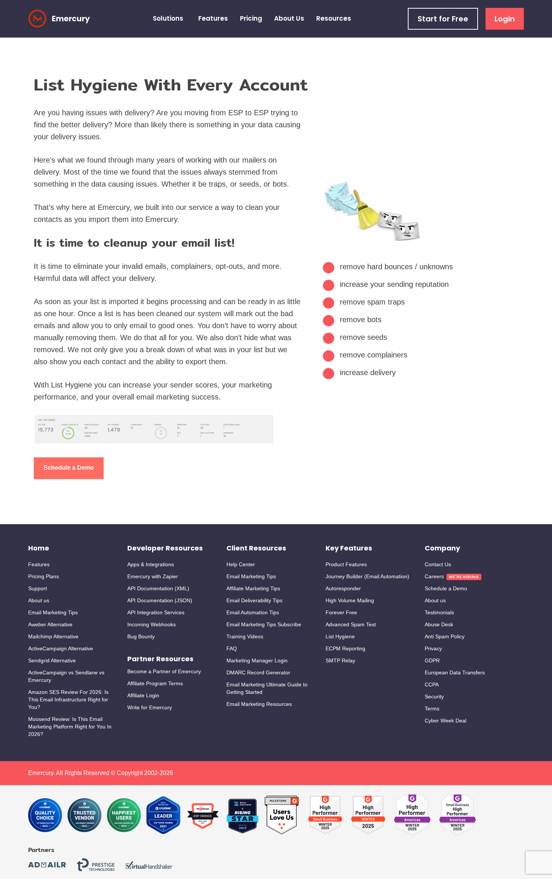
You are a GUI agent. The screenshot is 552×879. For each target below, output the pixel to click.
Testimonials (439, 612)
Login (505, 19)
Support (37, 588)
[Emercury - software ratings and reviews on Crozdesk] (45, 815)
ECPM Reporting (345, 648)
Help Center (240, 564)
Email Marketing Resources (259, 704)
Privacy (433, 648)
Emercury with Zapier (152, 576)
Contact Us (438, 564)
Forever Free (341, 612)
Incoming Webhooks (151, 624)
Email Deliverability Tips (254, 600)
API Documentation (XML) (158, 588)
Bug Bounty (141, 636)
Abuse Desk (439, 624)
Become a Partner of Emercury (164, 671)
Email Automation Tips (252, 612)
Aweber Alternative (50, 624)
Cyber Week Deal (445, 721)
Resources (333, 18)
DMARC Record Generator (258, 672)
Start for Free (443, 19)
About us (38, 600)
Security (434, 697)
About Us (289, 18)
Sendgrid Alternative (52, 660)
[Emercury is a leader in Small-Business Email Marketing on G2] (282, 815)
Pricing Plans (43, 576)
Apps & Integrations (150, 564)
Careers (434, 576)
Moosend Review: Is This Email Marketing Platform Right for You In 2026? (70, 726)
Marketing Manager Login (257, 660)
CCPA (432, 684)
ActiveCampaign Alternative (60, 648)
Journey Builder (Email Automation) (367, 576)
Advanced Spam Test (351, 624)
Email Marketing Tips (53, 612)
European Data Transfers (455, 672)
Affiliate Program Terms (155, 683)
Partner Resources (160, 658)
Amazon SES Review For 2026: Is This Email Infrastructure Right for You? (68, 699)
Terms (432, 709)
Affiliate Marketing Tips (253, 588)
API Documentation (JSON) (159, 600)
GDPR (432, 660)
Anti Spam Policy (445, 636)
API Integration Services (155, 612)
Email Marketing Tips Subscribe (263, 624)
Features (213, 18)
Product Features (346, 564)
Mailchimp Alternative (53, 636)
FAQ (231, 648)
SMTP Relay (340, 660)
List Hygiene (340, 636)
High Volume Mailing (350, 600)
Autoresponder (343, 588)
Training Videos (244, 636)
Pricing (251, 18)
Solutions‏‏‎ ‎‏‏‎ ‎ (169, 18)
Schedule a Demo (69, 467)
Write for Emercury (149, 707)
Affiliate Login (143, 695)
